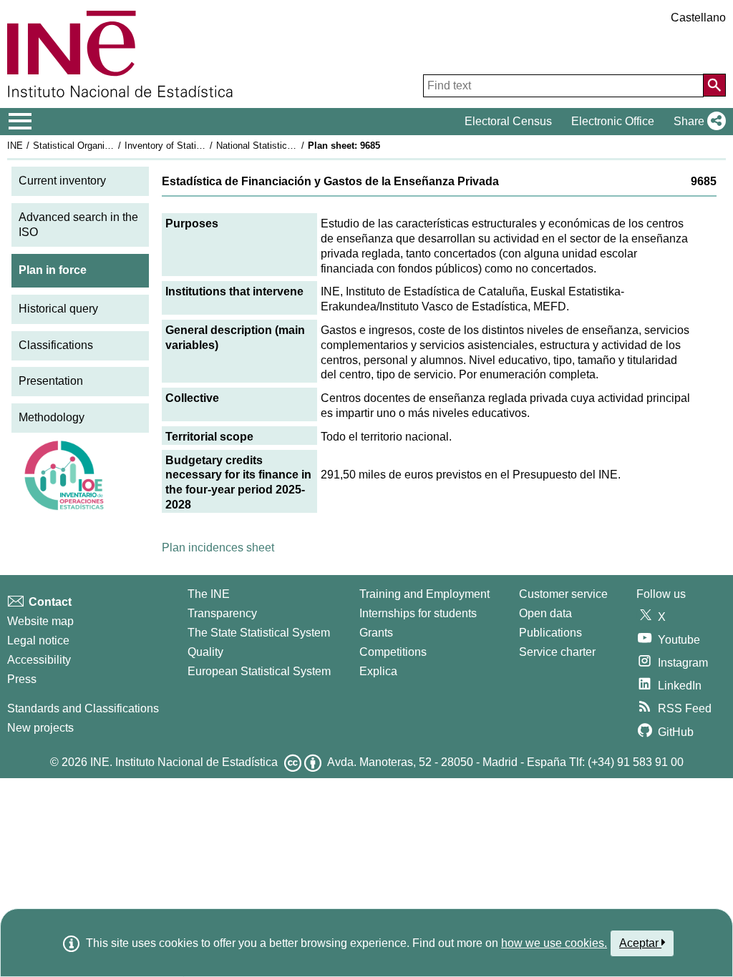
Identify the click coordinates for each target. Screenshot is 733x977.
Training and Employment (424, 594)
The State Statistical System (259, 633)
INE (15, 145)
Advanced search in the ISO (78, 224)
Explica (378, 671)
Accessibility (39, 660)
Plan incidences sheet (218, 547)
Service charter (557, 652)
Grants (376, 633)
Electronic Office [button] (612, 121)
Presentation (51, 381)
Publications (550, 633)
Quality (205, 652)
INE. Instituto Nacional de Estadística (184, 762)
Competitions (393, 652)
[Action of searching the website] (714, 85)
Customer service (563, 594)
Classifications (56, 345)
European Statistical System (259, 671)
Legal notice (38, 640)
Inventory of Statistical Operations (195, 145)
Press (22, 679)
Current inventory (62, 181)
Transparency (222, 613)
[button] (697, 121)
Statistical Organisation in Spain (99, 145)
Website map (40, 621)
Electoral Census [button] (508, 121)
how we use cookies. (554, 943)
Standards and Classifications (83, 708)
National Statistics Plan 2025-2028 (287, 145)
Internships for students (418, 613)
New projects (40, 728)
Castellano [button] (698, 17)
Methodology (51, 417)
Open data (545, 613)
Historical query (58, 309)
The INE (209, 594)
